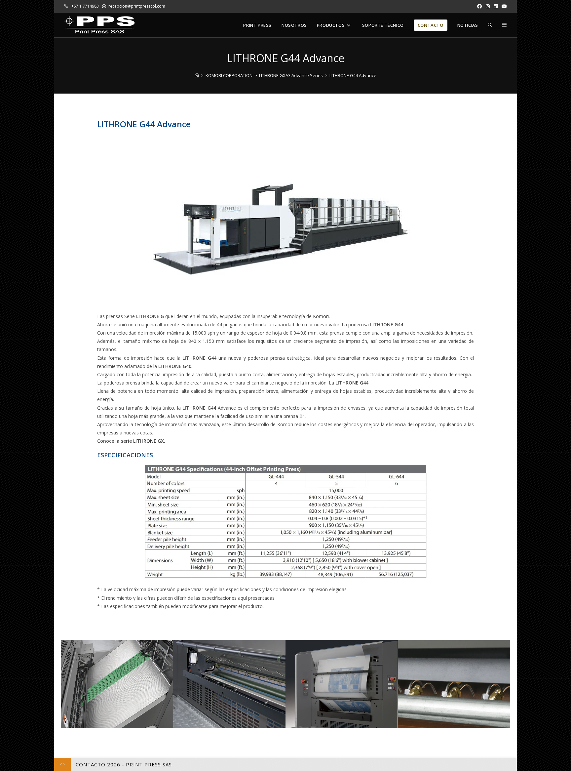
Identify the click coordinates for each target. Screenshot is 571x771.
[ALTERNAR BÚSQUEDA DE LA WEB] (490, 25)
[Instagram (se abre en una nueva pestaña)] (488, 6)
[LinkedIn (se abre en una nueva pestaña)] (496, 6)
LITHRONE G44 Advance (352, 75)
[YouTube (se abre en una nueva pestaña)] (503, 6)
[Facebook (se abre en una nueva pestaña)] (479, 6)
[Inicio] (197, 75)
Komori (321, 316)
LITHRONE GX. (149, 441)
